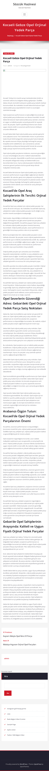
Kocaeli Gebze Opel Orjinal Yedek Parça (29, 36)
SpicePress (37, 764)
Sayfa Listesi (11, 730)
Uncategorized (25, 66)
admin (10, 66)
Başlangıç (10, 36)
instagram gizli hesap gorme (16, 709)
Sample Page (11, 724)
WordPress (23, 764)
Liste (8, 714)
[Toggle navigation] (24, 14)
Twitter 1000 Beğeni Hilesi (15, 735)
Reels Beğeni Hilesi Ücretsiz (16, 719)
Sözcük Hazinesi (24, 4)
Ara (6, 676)
